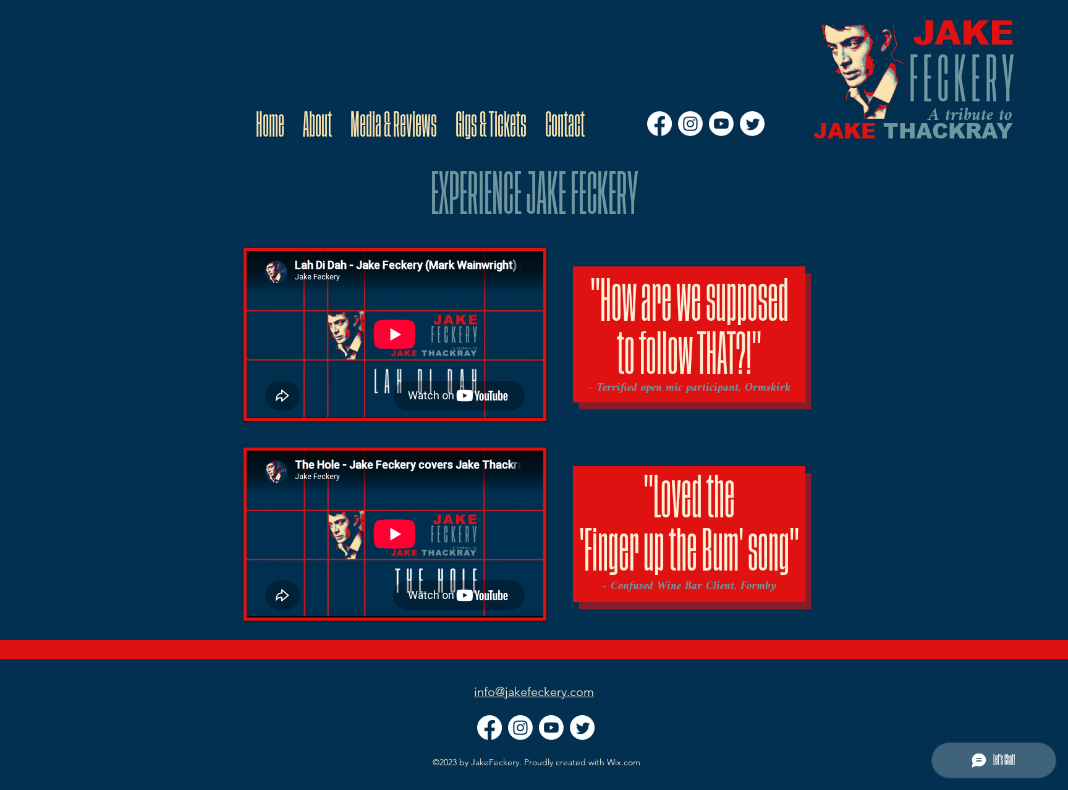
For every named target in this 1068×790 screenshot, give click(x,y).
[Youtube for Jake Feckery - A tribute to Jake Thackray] (721, 123)
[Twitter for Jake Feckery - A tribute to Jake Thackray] (752, 123)
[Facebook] (659, 123)
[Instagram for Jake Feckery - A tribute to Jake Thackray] (690, 123)
